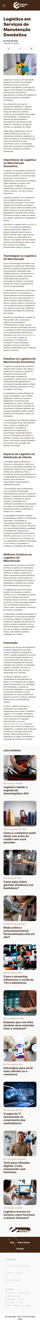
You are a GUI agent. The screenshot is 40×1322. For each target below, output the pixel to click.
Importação (23, 1266)
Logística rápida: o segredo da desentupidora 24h (16, 790)
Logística (19, 1273)
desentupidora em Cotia (13, 724)
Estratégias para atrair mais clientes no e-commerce (18, 1071)
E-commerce (13, 1266)
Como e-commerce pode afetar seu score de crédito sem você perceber (20, 837)
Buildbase (17, 1306)
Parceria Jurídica (24, 1293)
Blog (12, 1242)
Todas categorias (15, 1280)
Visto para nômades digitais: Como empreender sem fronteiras (17, 1167)
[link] (20, 1232)
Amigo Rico (12, 1293)
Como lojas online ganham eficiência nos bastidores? (18, 885)
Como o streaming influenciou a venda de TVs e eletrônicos (18, 979)
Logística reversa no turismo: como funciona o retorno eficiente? (19, 1214)
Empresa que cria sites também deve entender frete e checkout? (19, 1025)
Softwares (11, 1299)
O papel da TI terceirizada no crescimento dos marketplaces (14, 1118)
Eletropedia (26, 1306)
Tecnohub (20, 1299)
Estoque (11, 1273)
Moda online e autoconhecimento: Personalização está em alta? (19, 932)
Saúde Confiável (14, 1296)
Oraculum (11, 1302)
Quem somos (24, 1242)
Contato (20, 1249)
